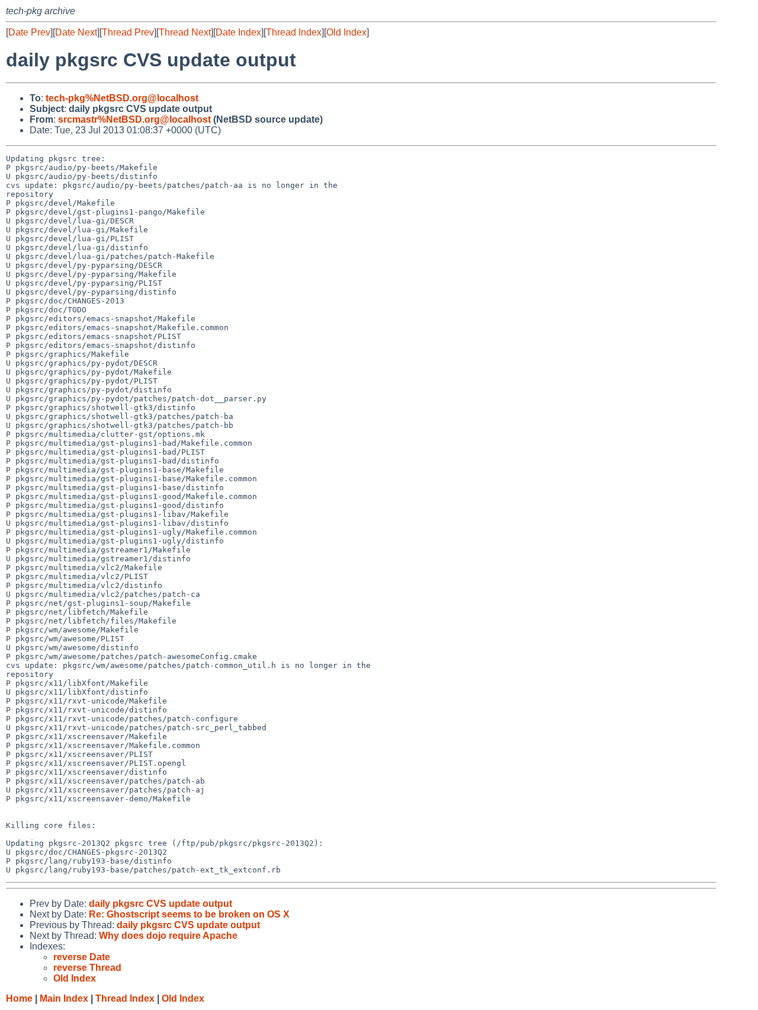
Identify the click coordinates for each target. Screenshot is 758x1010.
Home (19, 998)
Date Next (76, 32)
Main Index (64, 998)
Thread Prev (128, 32)
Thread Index (294, 32)
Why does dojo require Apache (168, 936)
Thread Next (185, 32)
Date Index (238, 32)
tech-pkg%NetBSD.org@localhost (122, 98)
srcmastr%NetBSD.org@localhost (134, 119)
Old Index (346, 32)
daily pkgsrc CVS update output (160, 904)
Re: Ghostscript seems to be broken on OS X (189, 914)
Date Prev (29, 32)
